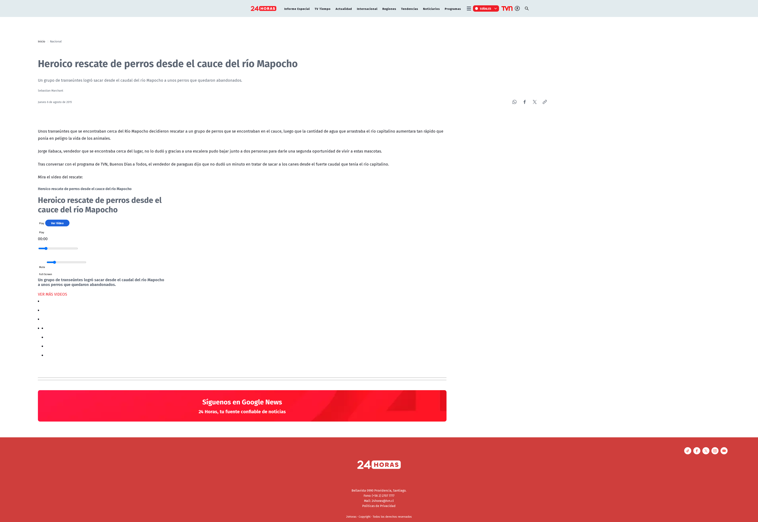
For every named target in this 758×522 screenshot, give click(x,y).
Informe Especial (297, 8)
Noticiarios (431, 8)
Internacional (367, 8)
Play (41, 223)
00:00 (43, 239)
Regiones (389, 8)
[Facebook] (525, 102)
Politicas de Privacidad (379, 505)
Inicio (41, 41)
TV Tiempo (323, 8)
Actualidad (344, 8)
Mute (42, 267)
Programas (453, 8)
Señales (485, 8)
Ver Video (57, 223)
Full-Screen (45, 274)
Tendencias (409, 8)
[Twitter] (535, 102)
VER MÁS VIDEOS (52, 294)
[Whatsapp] (514, 102)
